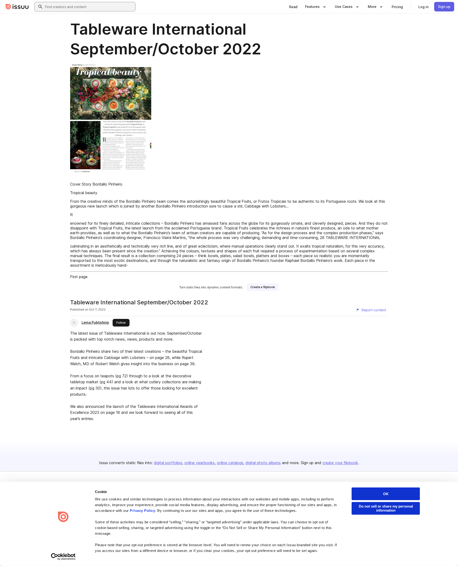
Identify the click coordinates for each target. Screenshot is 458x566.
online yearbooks (199, 462)
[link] (293, 6)
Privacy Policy (142, 511)
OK (386, 494)
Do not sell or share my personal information (386, 508)
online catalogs (230, 462)
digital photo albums (263, 462)
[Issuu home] (17, 6)
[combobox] (89, 6)
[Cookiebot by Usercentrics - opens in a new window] (63, 556)
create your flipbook (340, 462)
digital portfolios (168, 462)
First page (79, 276)
